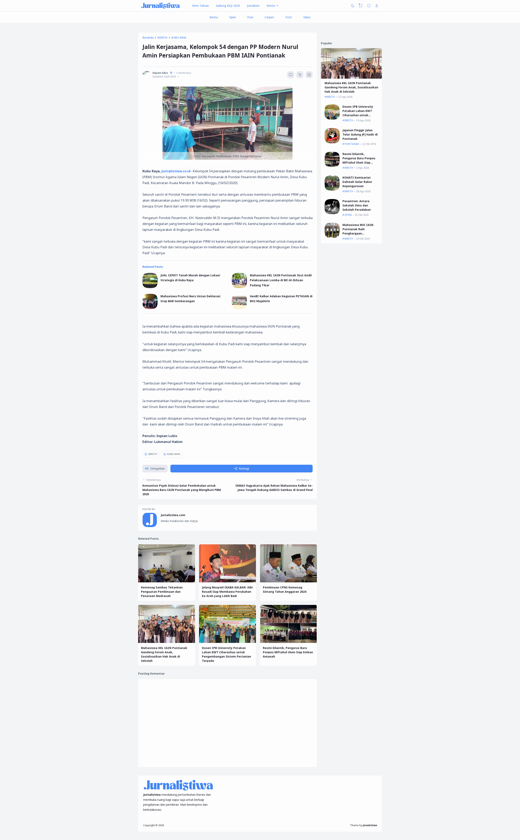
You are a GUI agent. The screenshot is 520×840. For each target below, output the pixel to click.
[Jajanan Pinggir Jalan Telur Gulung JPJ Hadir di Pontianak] (332, 142)
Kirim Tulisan (200, 6)
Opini (232, 17)
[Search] (369, 5)
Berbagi (244, 468)
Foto (288, 17)
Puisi (250, 17)
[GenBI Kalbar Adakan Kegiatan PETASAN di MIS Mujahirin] (239, 308)
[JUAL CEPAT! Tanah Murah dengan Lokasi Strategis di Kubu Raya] (150, 287)
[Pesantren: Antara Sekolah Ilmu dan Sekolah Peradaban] (332, 213)
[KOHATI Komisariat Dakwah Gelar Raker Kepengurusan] (332, 189)
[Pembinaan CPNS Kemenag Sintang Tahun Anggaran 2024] (288, 581)
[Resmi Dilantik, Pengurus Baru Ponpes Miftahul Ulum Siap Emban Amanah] (288, 642)
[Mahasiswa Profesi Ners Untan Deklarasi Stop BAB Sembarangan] (150, 308)
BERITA (152, 454)
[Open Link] (377, 5)
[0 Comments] (290, 74)
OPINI (348, 215)
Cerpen (269, 17)
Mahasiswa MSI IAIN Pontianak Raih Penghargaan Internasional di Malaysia (357, 233)
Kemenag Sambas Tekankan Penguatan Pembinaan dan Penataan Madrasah (162, 591)
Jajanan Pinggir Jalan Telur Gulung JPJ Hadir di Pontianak (360, 134)
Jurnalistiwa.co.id (176, 171)
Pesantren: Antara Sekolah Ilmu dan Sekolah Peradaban (356, 205)
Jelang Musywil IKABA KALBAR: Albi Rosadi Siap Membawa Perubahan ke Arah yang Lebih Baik (227, 591)
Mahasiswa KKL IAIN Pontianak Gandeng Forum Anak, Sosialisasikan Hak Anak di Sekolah (351, 87)
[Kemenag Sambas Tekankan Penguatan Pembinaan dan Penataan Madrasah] (166, 581)
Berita (214, 17)
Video (307, 17)
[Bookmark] (309, 75)
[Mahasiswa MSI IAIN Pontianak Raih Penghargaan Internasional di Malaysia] (332, 237)
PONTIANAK (351, 144)
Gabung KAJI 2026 (228, 6)
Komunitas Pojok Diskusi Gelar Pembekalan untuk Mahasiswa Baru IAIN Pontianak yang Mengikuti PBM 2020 (181, 490)
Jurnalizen (253, 6)
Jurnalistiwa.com (173, 515)
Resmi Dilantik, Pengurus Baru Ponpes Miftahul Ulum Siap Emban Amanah (288, 652)
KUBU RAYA (173, 454)
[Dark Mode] (353, 5)
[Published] (178, 76)
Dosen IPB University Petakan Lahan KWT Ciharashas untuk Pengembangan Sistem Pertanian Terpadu (359, 115)
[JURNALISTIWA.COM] (160, 6)
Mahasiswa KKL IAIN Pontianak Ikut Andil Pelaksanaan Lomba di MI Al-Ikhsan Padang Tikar (281, 280)
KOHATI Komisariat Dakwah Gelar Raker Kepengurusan (357, 182)
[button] (155, 469)
